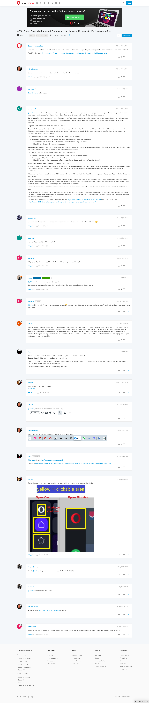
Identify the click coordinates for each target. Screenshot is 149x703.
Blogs (21, 35)
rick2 (29, 352)
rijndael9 (31, 567)
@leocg (38, 301)
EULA (97, 664)
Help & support (76, 655)
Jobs (121, 661)
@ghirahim (56, 278)
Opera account (53, 658)
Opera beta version (24, 667)
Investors (123, 664)
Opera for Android (24, 677)
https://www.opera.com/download (51, 460)
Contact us (124, 669)
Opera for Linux (23, 664)
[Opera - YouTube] (25, 696)
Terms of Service (101, 666)
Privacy (97, 658)
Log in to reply (127, 35)
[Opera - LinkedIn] (28, 696)
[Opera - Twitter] (21, 696)
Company (124, 650)
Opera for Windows (24, 658)
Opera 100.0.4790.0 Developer (49, 610)
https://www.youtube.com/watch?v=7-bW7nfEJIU (84, 200)
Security (98, 655)
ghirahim (31, 258)
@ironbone (37, 456)
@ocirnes (31, 409)
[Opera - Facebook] (17, 696)
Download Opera (75, 17)
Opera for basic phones (26, 685)
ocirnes (30, 382)
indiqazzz (31, 89)
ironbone (31, 238)
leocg (30, 278)
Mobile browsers (22, 673)
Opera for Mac (23, 661)
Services (51, 650)
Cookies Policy (100, 661)
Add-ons (50, 655)
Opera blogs (75, 658)
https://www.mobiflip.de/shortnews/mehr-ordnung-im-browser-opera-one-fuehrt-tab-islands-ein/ (62, 202)
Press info (123, 658)
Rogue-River (32, 626)
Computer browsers (23, 655)
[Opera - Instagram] (32, 696)
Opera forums (76, 661)
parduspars (32, 218)
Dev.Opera (75, 664)
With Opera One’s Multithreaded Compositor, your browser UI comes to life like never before (75, 53)
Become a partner (126, 666)
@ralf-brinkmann (41, 89)
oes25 (30, 323)
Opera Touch (22, 683)
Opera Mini (21, 680)
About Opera (124, 655)
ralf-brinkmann (33, 69)
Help (73, 650)
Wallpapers (51, 661)
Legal (97, 650)
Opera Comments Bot (35, 46)
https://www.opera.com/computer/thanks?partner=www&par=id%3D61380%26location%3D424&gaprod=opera (73, 463)
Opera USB (21, 670)
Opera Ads (51, 664)
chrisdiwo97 (32, 109)
